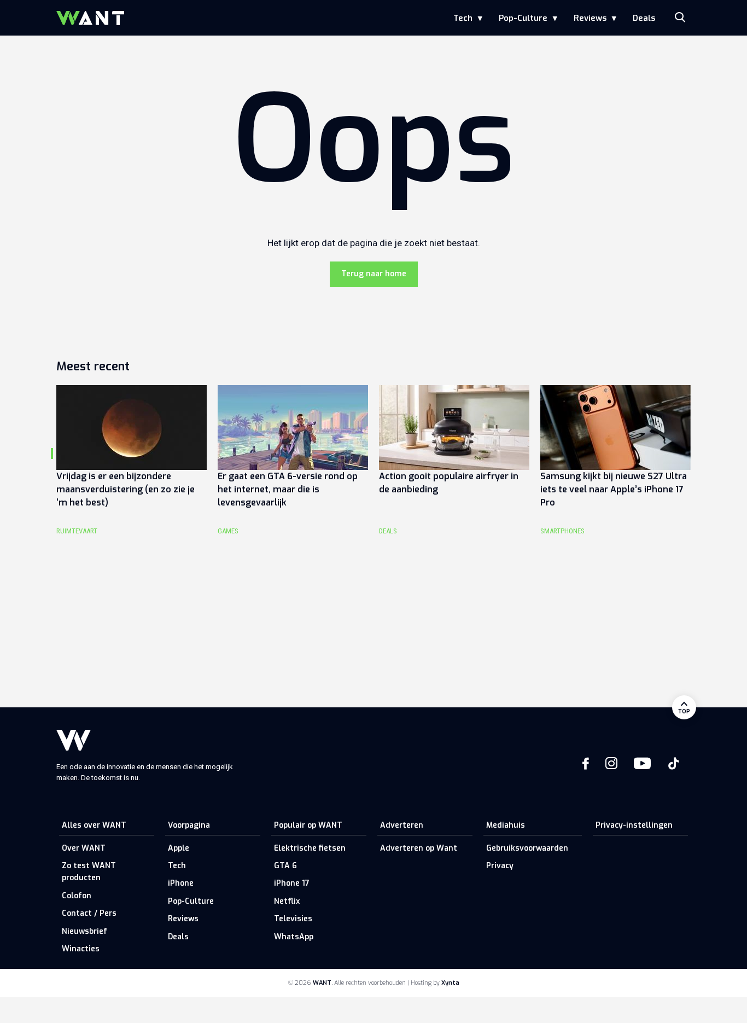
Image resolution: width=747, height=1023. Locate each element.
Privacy (499, 866)
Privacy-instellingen (634, 825)
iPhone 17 (292, 883)
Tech (462, 18)
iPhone (181, 883)
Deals (644, 18)
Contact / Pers (89, 913)
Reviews (590, 18)
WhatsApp (293, 937)
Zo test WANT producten (89, 872)
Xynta (450, 983)
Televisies (293, 919)
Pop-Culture (523, 18)
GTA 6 (285, 866)
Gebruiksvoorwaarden (527, 848)
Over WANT (84, 848)
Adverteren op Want (418, 848)
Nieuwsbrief (84, 931)
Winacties (81, 949)
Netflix (287, 901)
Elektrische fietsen (310, 848)
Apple (178, 848)
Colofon (76, 896)
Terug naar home (373, 274)
